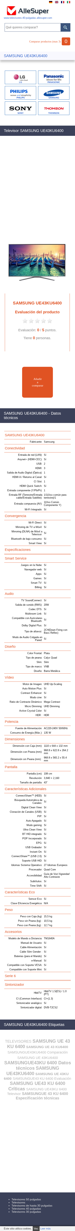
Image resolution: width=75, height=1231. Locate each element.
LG (20, 82)
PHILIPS (21, 97)
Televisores (18, 1202)
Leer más (45, 1228)
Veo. (36, 1228)
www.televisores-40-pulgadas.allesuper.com (28, 17)
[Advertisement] (37, 186)
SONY (20, 113)
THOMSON (53, 113)
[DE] (50, 3)
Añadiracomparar (37, 382)
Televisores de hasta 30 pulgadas (32, 1205)
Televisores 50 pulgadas (26, 1199)
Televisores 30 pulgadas (26, 1211)
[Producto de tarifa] (25, 322)
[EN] (56, 3)
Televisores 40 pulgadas (26, 1208)
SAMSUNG (53, 97)
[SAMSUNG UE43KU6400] (35, 290)
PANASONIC (54, 82)
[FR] (62, 3)
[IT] (68, 3)
